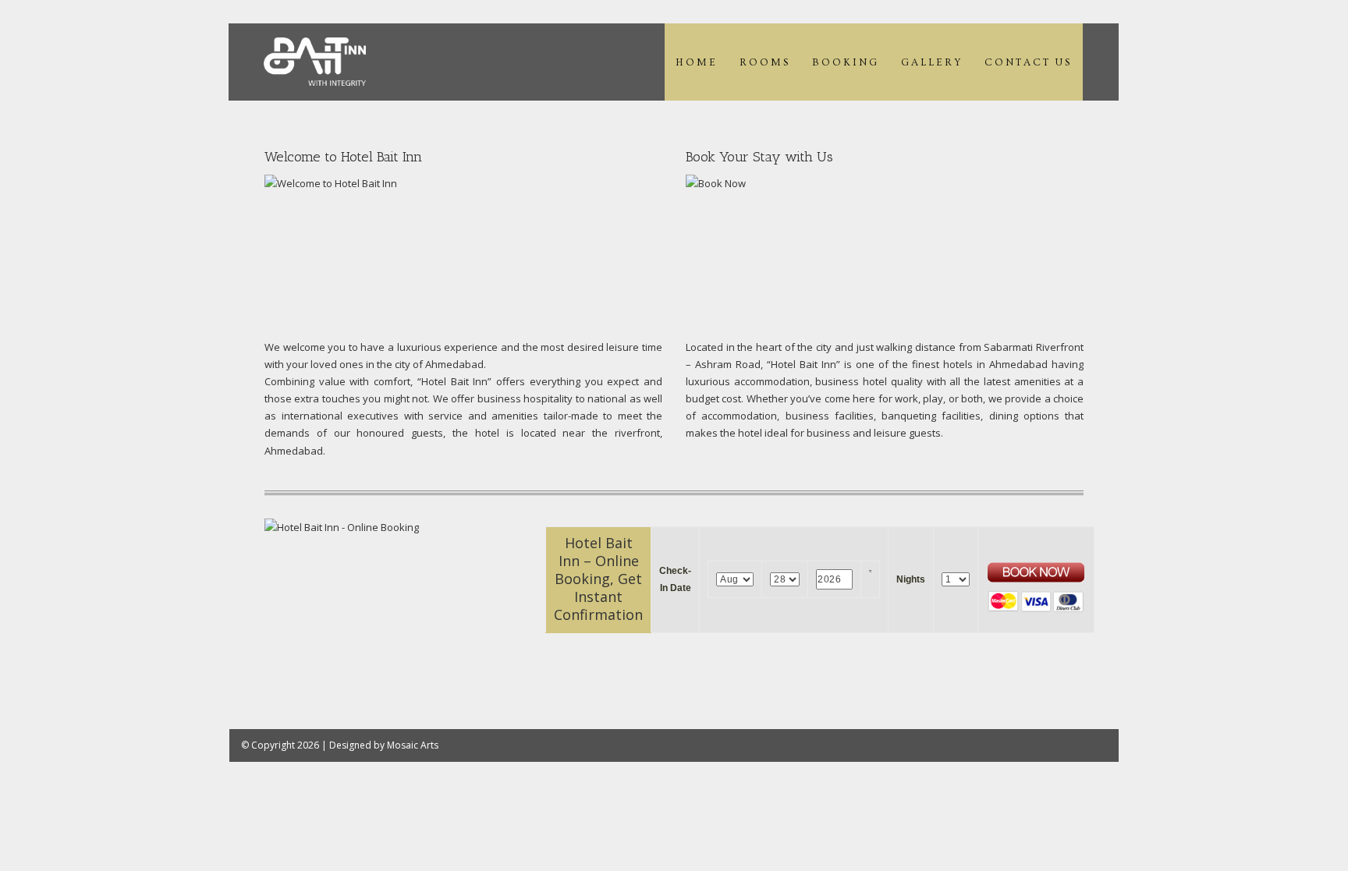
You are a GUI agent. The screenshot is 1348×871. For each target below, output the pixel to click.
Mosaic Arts (412, 745)
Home (697, 62)
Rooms (765, 62)
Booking (845, 62)
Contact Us (1028, 62)
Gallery (932, 62)
